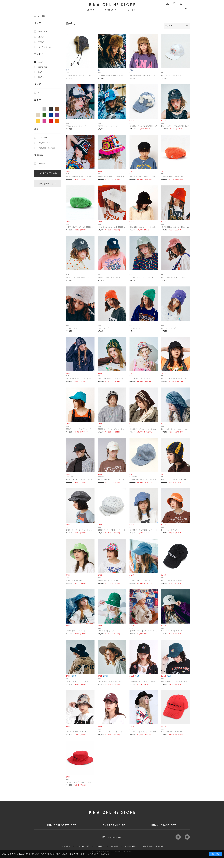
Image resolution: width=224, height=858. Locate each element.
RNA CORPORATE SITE (62, 825)
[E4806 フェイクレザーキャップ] (112, 707)
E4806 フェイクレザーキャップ (110, 732)
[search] (187, 9)
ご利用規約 (100, 846)
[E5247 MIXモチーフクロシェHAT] (80, 152)
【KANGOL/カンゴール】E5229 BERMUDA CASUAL (119, 227)
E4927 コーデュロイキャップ (172, 580)
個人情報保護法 (131, 846)
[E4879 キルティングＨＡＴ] (175, 606)
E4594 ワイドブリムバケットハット (80, 782)
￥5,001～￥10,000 (46, 143)
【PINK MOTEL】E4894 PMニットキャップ (147, 631)
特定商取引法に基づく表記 (153, 846)
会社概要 (114, 846)
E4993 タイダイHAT (169, 530)
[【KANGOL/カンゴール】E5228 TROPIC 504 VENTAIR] (144, 152)
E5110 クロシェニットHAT (140, 379)
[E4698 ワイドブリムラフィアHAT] (144, 707)
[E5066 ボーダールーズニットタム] (112, 405)
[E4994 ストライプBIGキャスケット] (80, 505)
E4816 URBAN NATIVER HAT (78, 732)
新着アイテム (43, 31)
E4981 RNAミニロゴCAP (108, 580)
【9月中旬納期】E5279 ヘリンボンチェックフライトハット (89, 75)
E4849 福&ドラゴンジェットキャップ (144, 681)
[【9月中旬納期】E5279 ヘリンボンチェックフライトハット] (80, 51)
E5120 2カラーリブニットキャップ (80, 379)
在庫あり (42, 163)
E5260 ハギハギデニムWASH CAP (143, 126)
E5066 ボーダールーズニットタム (111, 429)
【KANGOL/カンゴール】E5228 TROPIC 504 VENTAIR (152, 177)
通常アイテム (43, 37)
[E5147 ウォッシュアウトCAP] (80, 253)
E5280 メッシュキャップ (171, 76)
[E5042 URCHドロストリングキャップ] (80, 455)
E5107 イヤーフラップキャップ (173, 379)
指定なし (42, 62)
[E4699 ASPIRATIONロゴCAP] (175, 707)
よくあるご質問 (83, 846)
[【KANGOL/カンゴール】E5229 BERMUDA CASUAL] (112, 202)
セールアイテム (44, 47)
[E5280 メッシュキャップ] (175, 51)
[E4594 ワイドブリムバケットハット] (80, 758)
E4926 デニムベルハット (76, 631)
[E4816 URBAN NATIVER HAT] (80, 707)
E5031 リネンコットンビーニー (173, 479)
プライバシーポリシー (79, 854)
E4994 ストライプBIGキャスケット (80, 530)
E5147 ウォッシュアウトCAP (77, 278)
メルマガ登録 (65, 846)
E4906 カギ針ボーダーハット (109, 631)
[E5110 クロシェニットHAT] (144, 354)
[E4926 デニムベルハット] (80, 606)
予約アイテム (43, 42)
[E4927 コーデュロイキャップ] (175, 556)
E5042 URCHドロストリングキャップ (81, 479)
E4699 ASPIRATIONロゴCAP (173, 732)
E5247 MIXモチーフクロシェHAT (79, 177)
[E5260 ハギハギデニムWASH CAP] (144, 101)
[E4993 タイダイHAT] (175, 505)
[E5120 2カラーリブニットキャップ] (80, 354)
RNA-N (41, 77)
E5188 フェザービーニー (76, 328)
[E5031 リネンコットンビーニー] (175, 455)
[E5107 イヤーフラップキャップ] (175, 354)
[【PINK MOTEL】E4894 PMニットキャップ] (144, 606)
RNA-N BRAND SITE (164, 825)
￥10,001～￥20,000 (46, 148)
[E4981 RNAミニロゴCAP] (112, 556)
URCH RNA (43, 67)
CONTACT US (114, 837)
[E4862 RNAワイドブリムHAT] (80, 657)
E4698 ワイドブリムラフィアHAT (143, 732)
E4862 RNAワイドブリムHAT (78, 681)
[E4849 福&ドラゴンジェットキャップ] (144, 657)
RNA (40, 72)
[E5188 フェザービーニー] (80, 303)
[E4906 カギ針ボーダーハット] (112, 606)
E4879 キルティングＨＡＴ (172, 631)
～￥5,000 (42, 138)
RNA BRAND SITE (114, 825)
